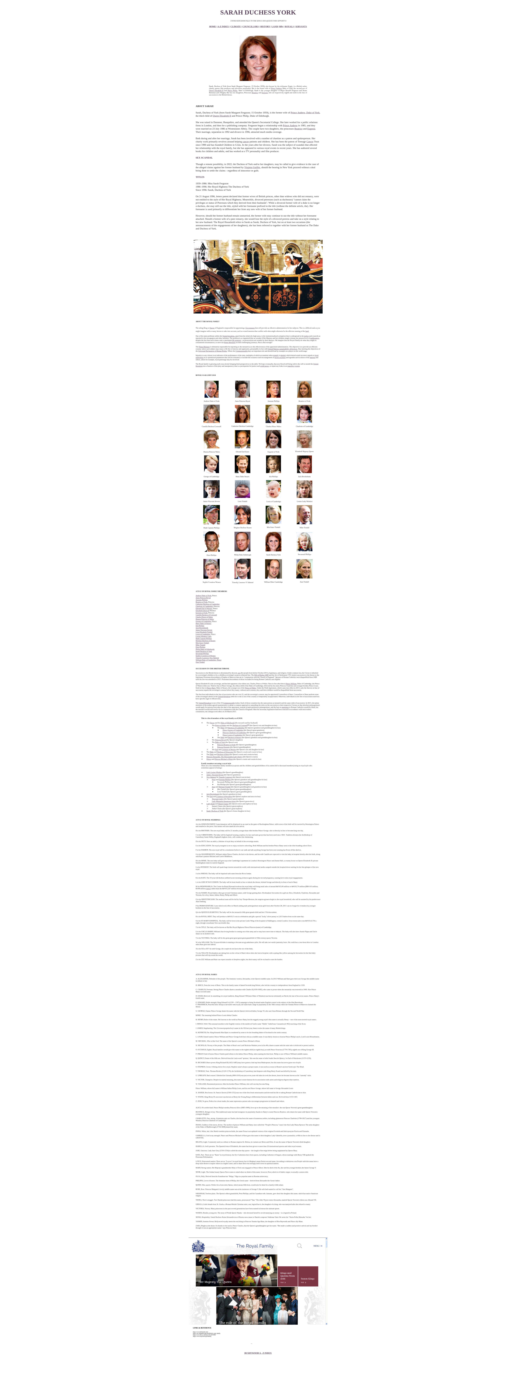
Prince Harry (211, 688)
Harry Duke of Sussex (203, 623)
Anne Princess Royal (203, 598)
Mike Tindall (200, 645)
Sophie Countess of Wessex (206, 656)
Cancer (310, 141)
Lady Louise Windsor (214, 772)
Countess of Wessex (229, 750)
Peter (214, 780)
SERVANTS (301, 26)
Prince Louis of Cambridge (232, 735)
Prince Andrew (276, 88)
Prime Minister (204, 347)
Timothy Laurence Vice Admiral (207, 658)
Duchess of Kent (223, 754)
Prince (209, 759)
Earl (216, 750)
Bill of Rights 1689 (261, 675)
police (306, 336)
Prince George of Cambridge (233, 730)
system (297, 366)
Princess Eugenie (223, 747)
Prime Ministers (229, 342)
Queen (212, 328)
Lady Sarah (211, 804)
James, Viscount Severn (215, 775)
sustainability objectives (288, 349)
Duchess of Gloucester (225, 752)
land (307, 331)
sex (239, 673)
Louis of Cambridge (203, 634)
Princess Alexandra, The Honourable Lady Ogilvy (225, 757)
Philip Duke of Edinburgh (205, 649)
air (245, 942)
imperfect (290, 366)
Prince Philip (232, 91)
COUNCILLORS (250, 26)
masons (312, 357)
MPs (281, 26)
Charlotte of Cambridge (204, 606)
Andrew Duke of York (203, 596)
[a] (248, 725)
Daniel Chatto (223, 804)
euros (208, 889)
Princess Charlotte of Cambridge (234, 733)
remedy (276, 355)
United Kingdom (224, 696)
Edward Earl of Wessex (204, 608)
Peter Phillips (200, 647)
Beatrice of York (201, 602)
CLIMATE (235, 26)
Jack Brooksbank (202, 628)
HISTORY (265, 26)
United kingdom (228, 336)
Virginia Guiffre (252, 167)
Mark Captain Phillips (204, 639)
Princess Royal (220, 740)
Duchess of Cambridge (236, 728)
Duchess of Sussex (234, 737)
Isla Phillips (200, 626)
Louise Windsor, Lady (204, 636)
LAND (275, 26)
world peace (264, 366)
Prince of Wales (250, 688)
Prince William (291, 684)
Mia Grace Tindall (202, 643)
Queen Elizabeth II (216, 91)
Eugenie (265, 93)
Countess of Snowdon (224, 796)
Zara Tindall (200, 662)
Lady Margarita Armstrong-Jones (224, 801)
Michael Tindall (224, 787)
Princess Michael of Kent (224, 759)
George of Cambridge (203, 621)
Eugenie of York (201, 613)
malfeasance (314, 338)
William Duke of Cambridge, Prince (208, 660)
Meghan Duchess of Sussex (205, 641)
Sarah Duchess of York (204, 651)
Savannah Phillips (202, 654)
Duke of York (220, 742)
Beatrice (255, 93)
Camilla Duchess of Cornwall (206, 615)
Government (250, 328)
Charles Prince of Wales (204, 617)
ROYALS (289, 26)
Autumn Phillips (202, 600)
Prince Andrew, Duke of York (305, 112)
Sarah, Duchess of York (215, 811)
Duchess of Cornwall (240, 725)
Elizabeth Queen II (202, 611)
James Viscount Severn (204, 630)
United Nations (273, 349)
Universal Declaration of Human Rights (212, 351)
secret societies (280, 357)
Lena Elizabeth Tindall (204, 632)
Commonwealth (241, 351)
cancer (246, 141)
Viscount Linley (218, 799)
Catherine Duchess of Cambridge (208, 604)
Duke (222, 728)
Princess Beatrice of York (226, 745)
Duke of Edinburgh (228, 723)
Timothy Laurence (225, 777)
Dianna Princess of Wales (205, 619)
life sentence (236, 340)
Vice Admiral (211, 777)
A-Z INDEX (223, 26)
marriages (285, 707)
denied (283, 355)
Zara (213, 787)
